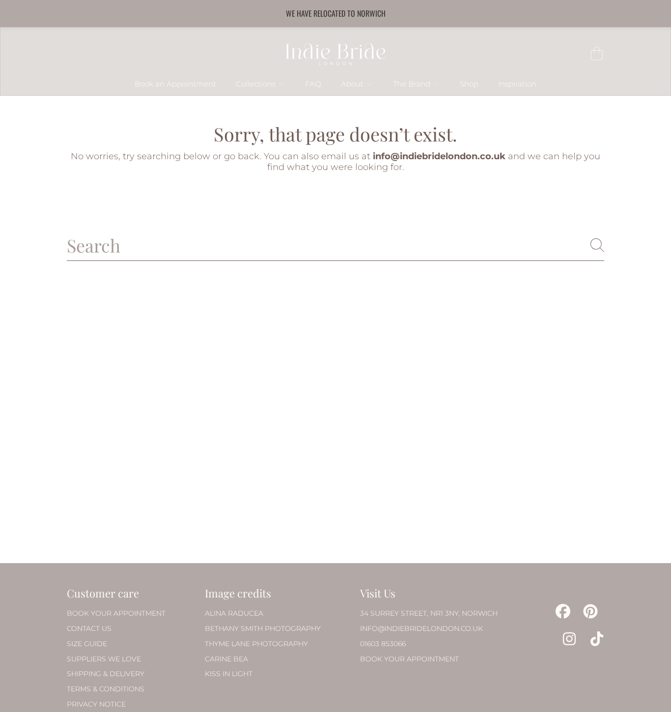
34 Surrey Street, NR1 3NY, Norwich (429, 613)
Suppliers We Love (104, 659)
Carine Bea (226, 659)
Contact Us (89, 628)
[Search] (597, 245)
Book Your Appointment (116, 613)
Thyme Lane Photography (256, 643)
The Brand (412, 84)
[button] (597, 53)
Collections (257, 84)
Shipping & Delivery (105, 673)
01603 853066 (383, 643)
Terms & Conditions (105, 688)
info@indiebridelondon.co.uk (421, 628)
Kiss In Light (228, 673)
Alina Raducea (234, 613)
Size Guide (87, 643)
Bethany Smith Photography (263, 628)
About (353, 84)
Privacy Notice (96, 704)
